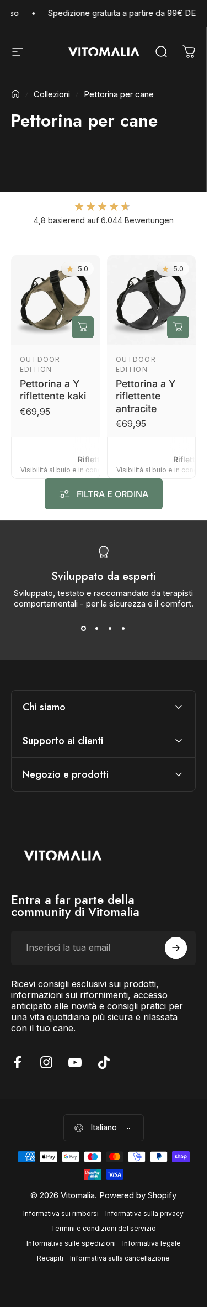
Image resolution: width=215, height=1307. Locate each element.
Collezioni (52, 94)
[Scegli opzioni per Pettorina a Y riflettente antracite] (178, 326)
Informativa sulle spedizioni (71, 1243)
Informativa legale (151, 1243)
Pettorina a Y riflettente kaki (53, 389)
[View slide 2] (97, 628)
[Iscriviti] (176, 948)
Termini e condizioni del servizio (103, 1228)
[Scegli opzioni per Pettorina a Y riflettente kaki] (83, 326)
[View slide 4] (123, 628)
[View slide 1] (83, 628)
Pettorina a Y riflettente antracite (145, 395)
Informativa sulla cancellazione (120, 1258)
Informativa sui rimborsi (61, 1213)
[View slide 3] (110, 628)
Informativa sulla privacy (144, 1213)
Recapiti (50, 1258)
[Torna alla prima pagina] (15, 93)
